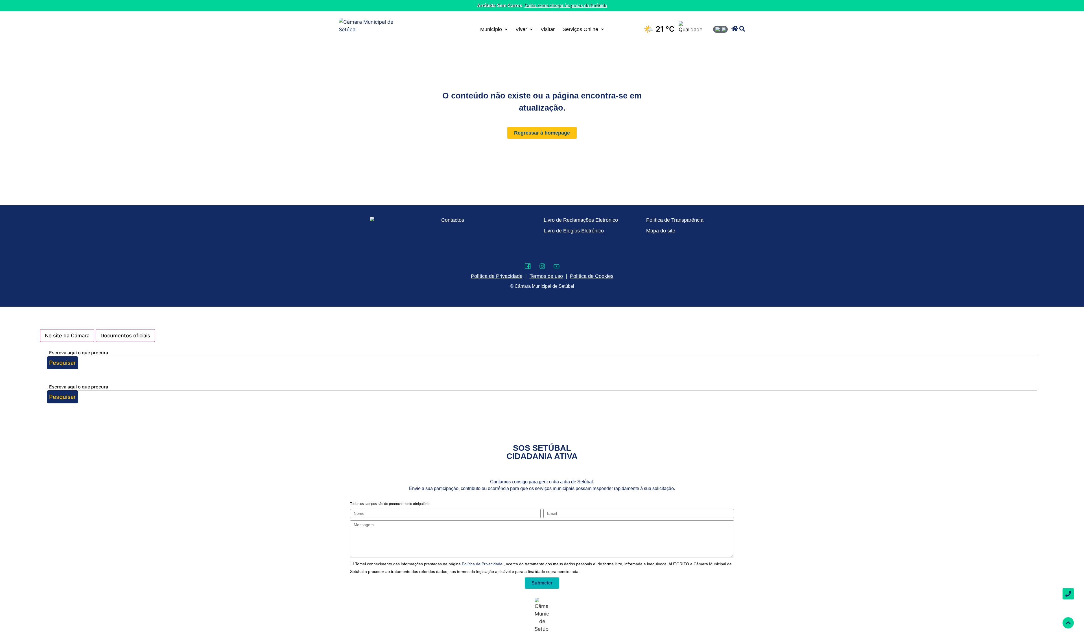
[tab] (67, 335)
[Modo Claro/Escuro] (720, 29)
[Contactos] (1068, 593)
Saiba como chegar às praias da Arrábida (565, 5)
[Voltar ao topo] (1068, 622)
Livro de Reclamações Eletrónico (581, 220)
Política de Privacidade (483, 564)
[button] (734, 28)
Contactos (452, 220)
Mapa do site (660, 231)
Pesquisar (62, 362)
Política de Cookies (591, 276)
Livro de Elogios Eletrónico (574, 231)
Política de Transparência (674, 220)
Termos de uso (546, 276)
